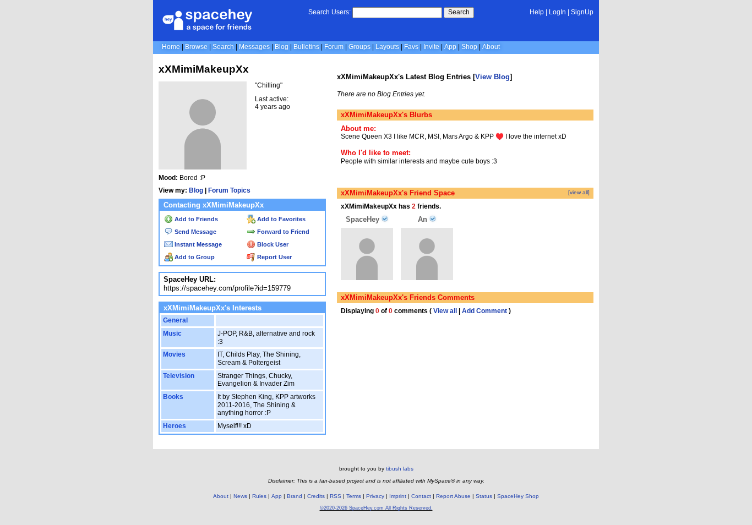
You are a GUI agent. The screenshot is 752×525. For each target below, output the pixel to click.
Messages (254, 47)
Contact (421, 496)
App (450, 47)
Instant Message (197, 244)
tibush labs (399, 469)
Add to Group (194, 257)
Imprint (397, 496)
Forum (334, 47)
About (491, 47)
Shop (469, 47)
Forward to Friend (282, 231)
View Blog (492, 77)
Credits (316, 496)
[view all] (579, 192)
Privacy (375, 496)
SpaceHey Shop (518, 496)
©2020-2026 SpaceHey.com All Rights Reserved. (376, 508)
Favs (411, 47)
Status (484, 496)
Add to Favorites (280, 219)
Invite (431, 47)
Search (459, 12)
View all (445, 311)
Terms (353, 496)
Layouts (387, 47)
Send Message (194, 231)
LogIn (557, 12)
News (240, 496)
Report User (273, 257)
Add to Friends (195, 219)
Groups (359, 47)
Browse (196, 47)
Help (537, 12)
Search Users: (329, 12)
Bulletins (306, 47)
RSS (335, 496)
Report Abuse (453, 496)
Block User (271, 244)
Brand (294, 496)
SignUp (582, 12)
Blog (281, 47)
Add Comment (484, 311)
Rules (259, 496)
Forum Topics (229, 190)
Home (171, 47)
